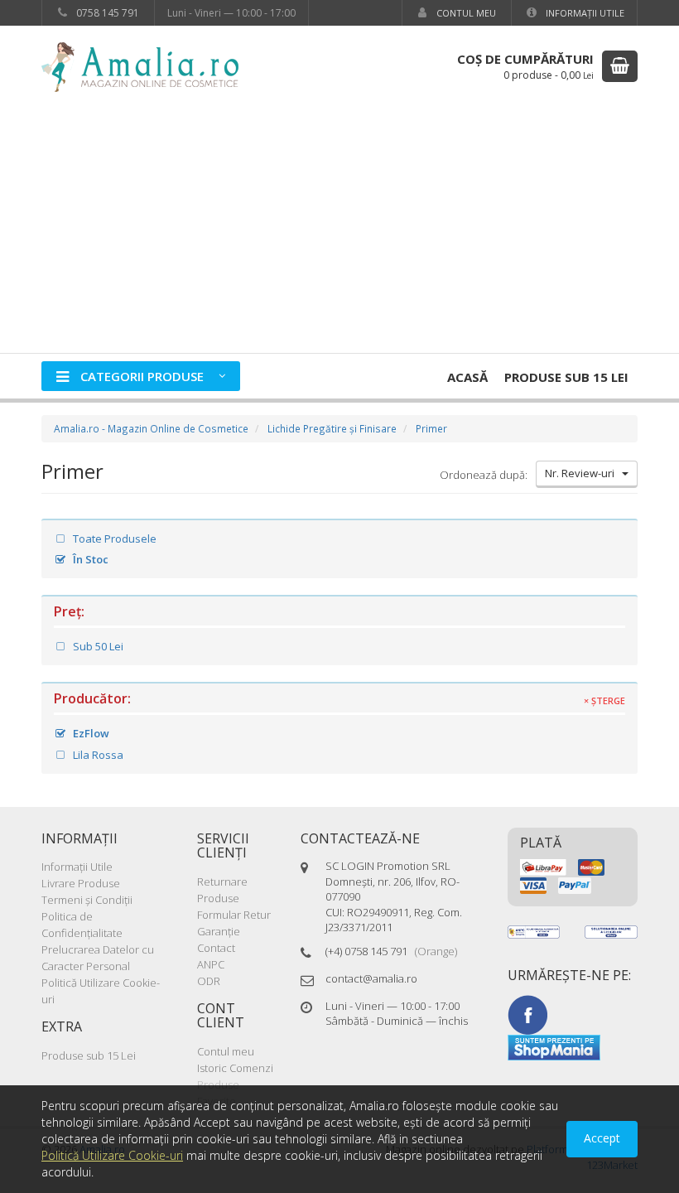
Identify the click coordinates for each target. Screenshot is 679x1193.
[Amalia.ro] (149, 66)
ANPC (210, 964)
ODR (208, 980)
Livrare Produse (80, 883)
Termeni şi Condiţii (86, 899)
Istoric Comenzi (235, 1067)
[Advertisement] (339, 229)
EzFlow (89, 733)
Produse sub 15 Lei (566, 377)
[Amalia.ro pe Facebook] (527, 1014)
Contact (216, 947)
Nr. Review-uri (583, 473)
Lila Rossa (96, 754)
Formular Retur (234, 914)
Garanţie (218, 931)
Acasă (467, 377)
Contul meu (465, 13)
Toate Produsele (113, 538)
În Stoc (89, 559)
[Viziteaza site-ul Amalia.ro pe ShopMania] (554, 1046)
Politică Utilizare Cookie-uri (112, 1155)
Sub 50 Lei (96, 646)
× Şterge (604, 701)
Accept (602, 1138)
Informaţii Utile (583, 13)
